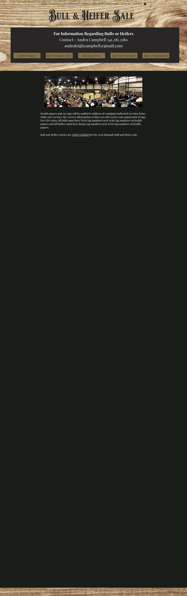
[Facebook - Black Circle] (145, 4)
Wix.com (91, 591)
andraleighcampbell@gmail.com (93, 45)
